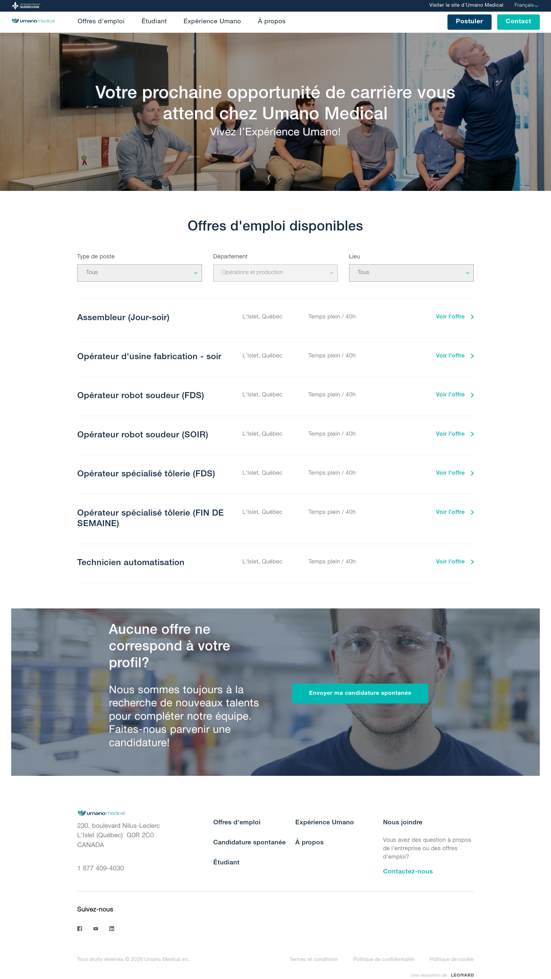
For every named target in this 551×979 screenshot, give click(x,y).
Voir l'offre (451, 317)
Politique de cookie (452, 959)
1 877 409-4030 (100, 869)
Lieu (354, 257)
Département (230, 257)
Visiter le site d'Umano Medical (466, 5)
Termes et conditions (314, 959)
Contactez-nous (408, 872)
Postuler (469, 22)
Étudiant (154, 22)
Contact (518, 22)
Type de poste (96, 257)
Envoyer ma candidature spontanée (360, 694)
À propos (272, 22)
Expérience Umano (212, 22)
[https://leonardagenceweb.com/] (462, 975)
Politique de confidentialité (383, 959)
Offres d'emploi (101, 22)
